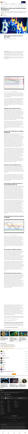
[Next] (2, 430)
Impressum (2, 406)
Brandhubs (9, 409)
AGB (12, 420)
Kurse (8, 403)
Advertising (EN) (17, 404)
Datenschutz (2, 407)
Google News (9, 411)
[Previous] (1, 430)
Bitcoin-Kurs (19, 95)
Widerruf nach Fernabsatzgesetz (12, 418)
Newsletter (9, 410)
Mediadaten (2, 405)
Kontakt (16, 403)
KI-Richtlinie (2, 414)
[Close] (3, 431)
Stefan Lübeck (5, 14)
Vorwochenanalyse (18, 99)
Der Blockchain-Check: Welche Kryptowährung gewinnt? (7, 344)
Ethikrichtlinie (2, 411)
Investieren (9, 404)
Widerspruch (18, 418)
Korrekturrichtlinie (3, 413)
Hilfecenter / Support (17, 402)
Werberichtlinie (3, 412)
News (8, 402)
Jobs (1, 404)
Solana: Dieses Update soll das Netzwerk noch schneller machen (8, 345)
